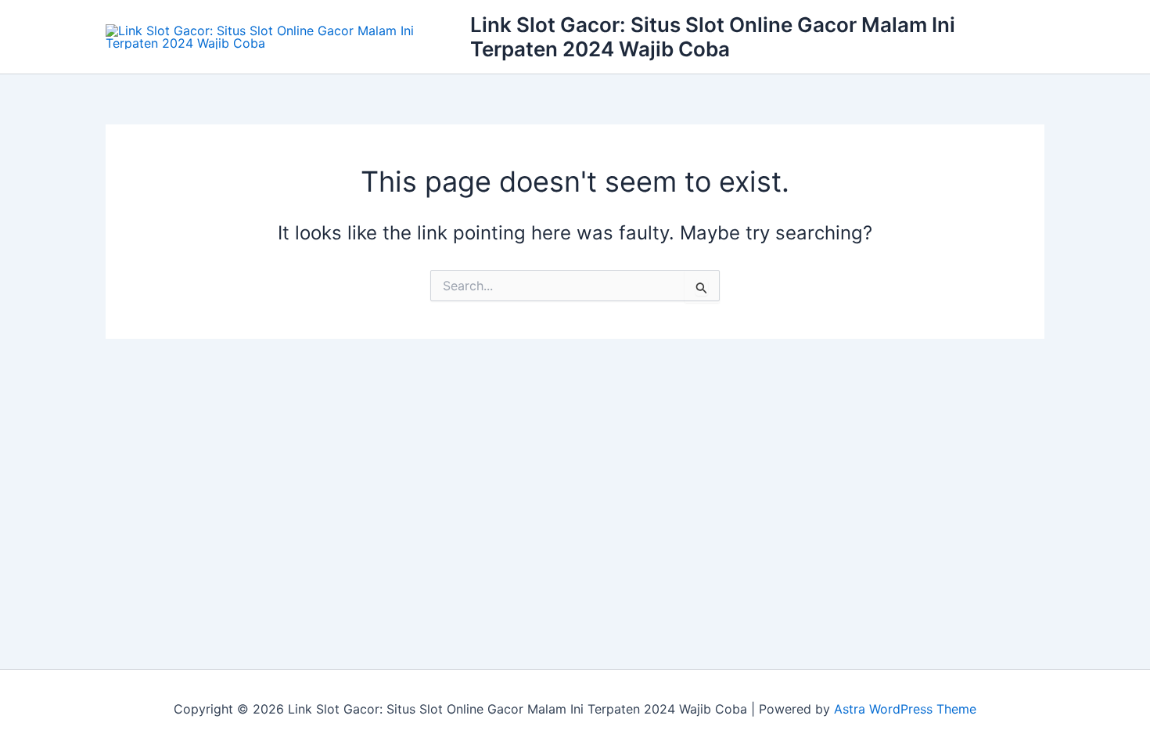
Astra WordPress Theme (905, 709)
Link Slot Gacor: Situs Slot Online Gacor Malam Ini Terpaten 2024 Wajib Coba (712, 37)
